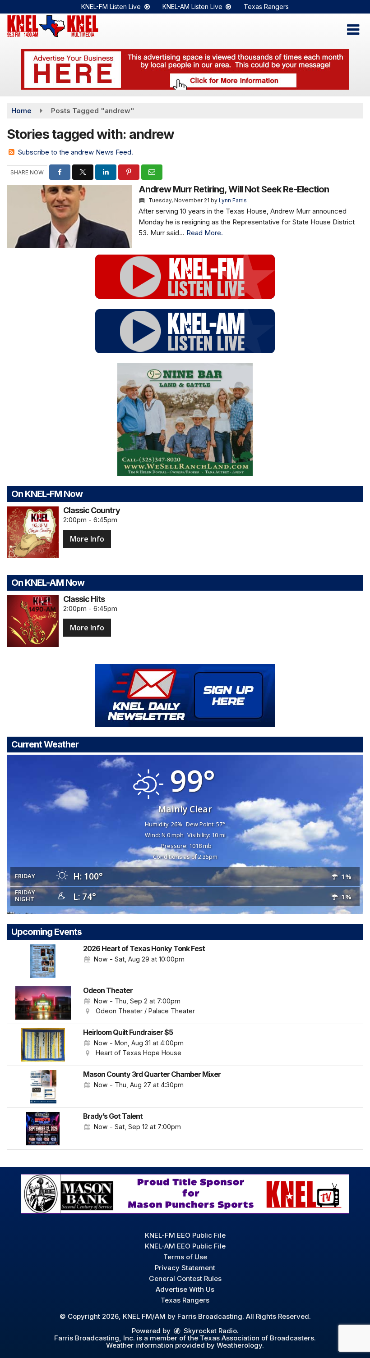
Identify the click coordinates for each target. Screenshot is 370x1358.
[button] (353, 30)
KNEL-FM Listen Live (112, 6)
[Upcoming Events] (43, 961)
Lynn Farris (233, 200)
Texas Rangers (266, 6)
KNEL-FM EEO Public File (185, 1235)
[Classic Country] (33, 532)
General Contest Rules (185, 1278)
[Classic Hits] (33, 621)
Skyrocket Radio (209, 1330)
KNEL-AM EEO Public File (185, 1246)
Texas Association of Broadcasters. (258, 1338)
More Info (87, 539)
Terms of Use (185, 1257)
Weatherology (239, 1345)
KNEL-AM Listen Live (193, 6)
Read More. (204, 232)
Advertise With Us (185, 1289)
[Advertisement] (185, 69)
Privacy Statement (185, 1267)
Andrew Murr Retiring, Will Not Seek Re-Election (234, 189)
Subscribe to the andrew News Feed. (75, 152)
